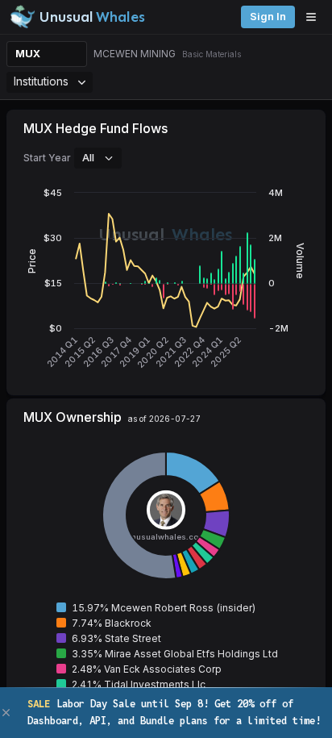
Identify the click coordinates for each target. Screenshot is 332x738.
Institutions (41, 81)
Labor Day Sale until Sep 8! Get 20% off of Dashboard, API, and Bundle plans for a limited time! (174, 712)
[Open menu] (315, 17)
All (88, 157)
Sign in (268, 16)
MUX (27, 54)
